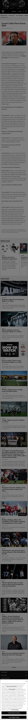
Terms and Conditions (12, 686)
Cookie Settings (15, 709)
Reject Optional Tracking (14, 712)
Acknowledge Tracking (14, 717)
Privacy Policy (12, 689)
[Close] (26, 681)
